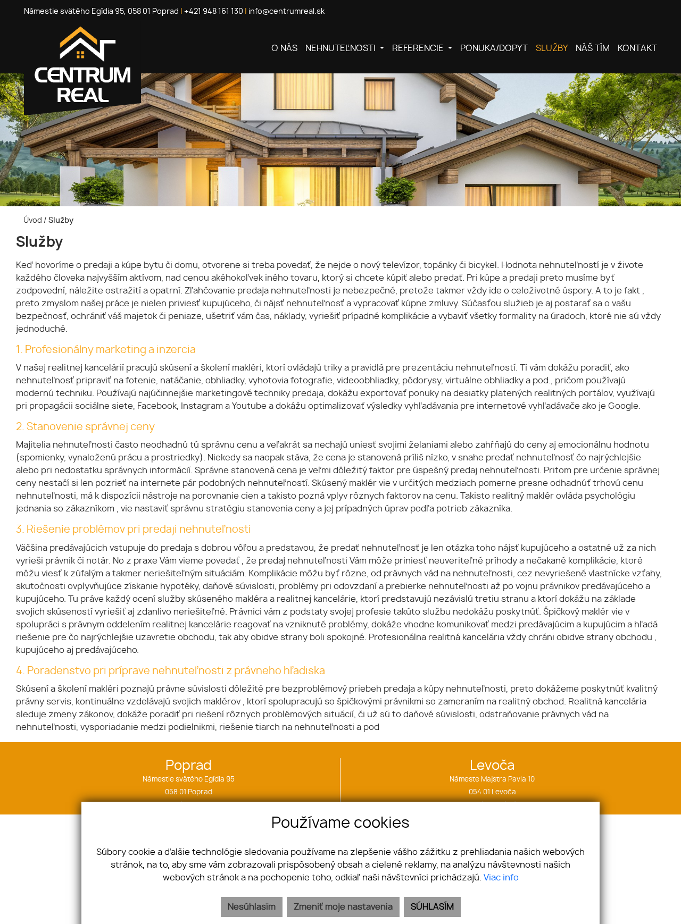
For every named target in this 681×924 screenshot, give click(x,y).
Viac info (501, 877)
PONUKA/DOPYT (494, 48)
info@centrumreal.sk (286, 11)
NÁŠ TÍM (593, 48)
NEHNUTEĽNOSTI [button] (341, 48)
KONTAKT (637, 48)
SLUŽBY (552, 48)
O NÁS (284, 48)
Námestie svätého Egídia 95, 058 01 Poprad (101, 11)
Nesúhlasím (252, 907)
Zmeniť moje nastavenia (343, 907)
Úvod (32, 220)
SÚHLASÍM (432, 907)
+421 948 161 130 (213, 11)
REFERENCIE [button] (419, 48)
